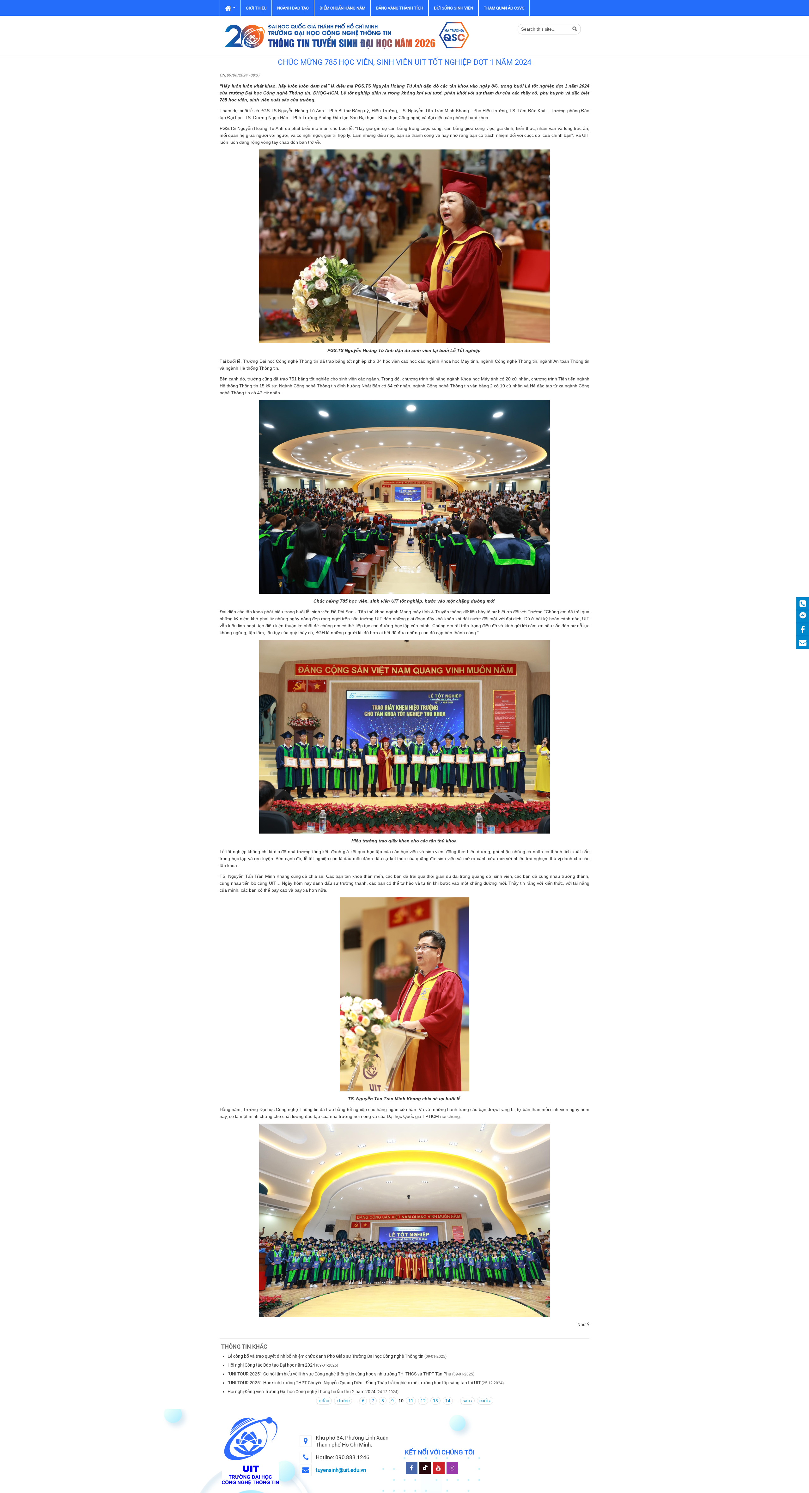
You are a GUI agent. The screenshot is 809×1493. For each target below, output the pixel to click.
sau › (467, 1400)
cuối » (485, 1400)
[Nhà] (346, 35)
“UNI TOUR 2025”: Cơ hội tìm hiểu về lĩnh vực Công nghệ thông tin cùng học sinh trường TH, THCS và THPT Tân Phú (339, 1373)
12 (423, 1400)
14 (447, 1400)
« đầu (324, 1400)
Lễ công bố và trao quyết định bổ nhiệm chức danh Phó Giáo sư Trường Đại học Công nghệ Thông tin (325, 1356)
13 (435, 1400)
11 (410, 1400)
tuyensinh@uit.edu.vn (341, 1470)
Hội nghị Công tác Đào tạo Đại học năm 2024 (271, 1365)
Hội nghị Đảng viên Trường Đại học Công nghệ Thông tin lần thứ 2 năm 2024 (301, 1391)
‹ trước (343, 1400)
